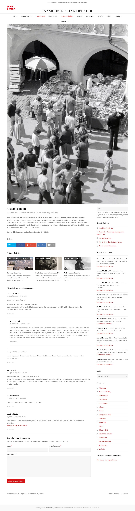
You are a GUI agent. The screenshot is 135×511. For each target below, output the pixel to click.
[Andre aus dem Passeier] (77, 263)
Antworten (10, 313)
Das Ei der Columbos (14, 273)
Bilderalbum (103, 396)
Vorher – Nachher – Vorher (117, 494)
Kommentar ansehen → (105, 266)
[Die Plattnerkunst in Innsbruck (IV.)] (48, 263)
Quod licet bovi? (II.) (106, 228)
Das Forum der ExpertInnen (107, 460)
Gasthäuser (103, 399)
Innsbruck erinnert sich (67, 11)
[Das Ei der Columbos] (20, 263)
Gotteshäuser (103, 403)
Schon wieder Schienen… (108, 246)
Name (9, 446)
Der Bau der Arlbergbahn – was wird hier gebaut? (26, 494)
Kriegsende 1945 (105, 415)
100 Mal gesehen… (105, 238)
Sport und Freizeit (105, 434)
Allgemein (102, 388)
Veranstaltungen (105, 441)
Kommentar (11, 454)
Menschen (102, 422)
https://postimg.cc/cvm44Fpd (17, 425)
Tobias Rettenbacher (28, 213)
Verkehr (26, 258)
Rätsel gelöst (103, 430)
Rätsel (101, 426)
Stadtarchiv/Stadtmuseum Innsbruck (58, 508)
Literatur (102, 418)
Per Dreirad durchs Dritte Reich (110, 242)
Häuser (101, 407)
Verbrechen (103, 445)
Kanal (101, 411)
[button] (11, 245)
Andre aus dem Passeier (72, 273)
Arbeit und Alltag (44, 213)
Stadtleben (54, 213)
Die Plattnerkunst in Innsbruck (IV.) (47, 273)
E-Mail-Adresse (55, 446)
